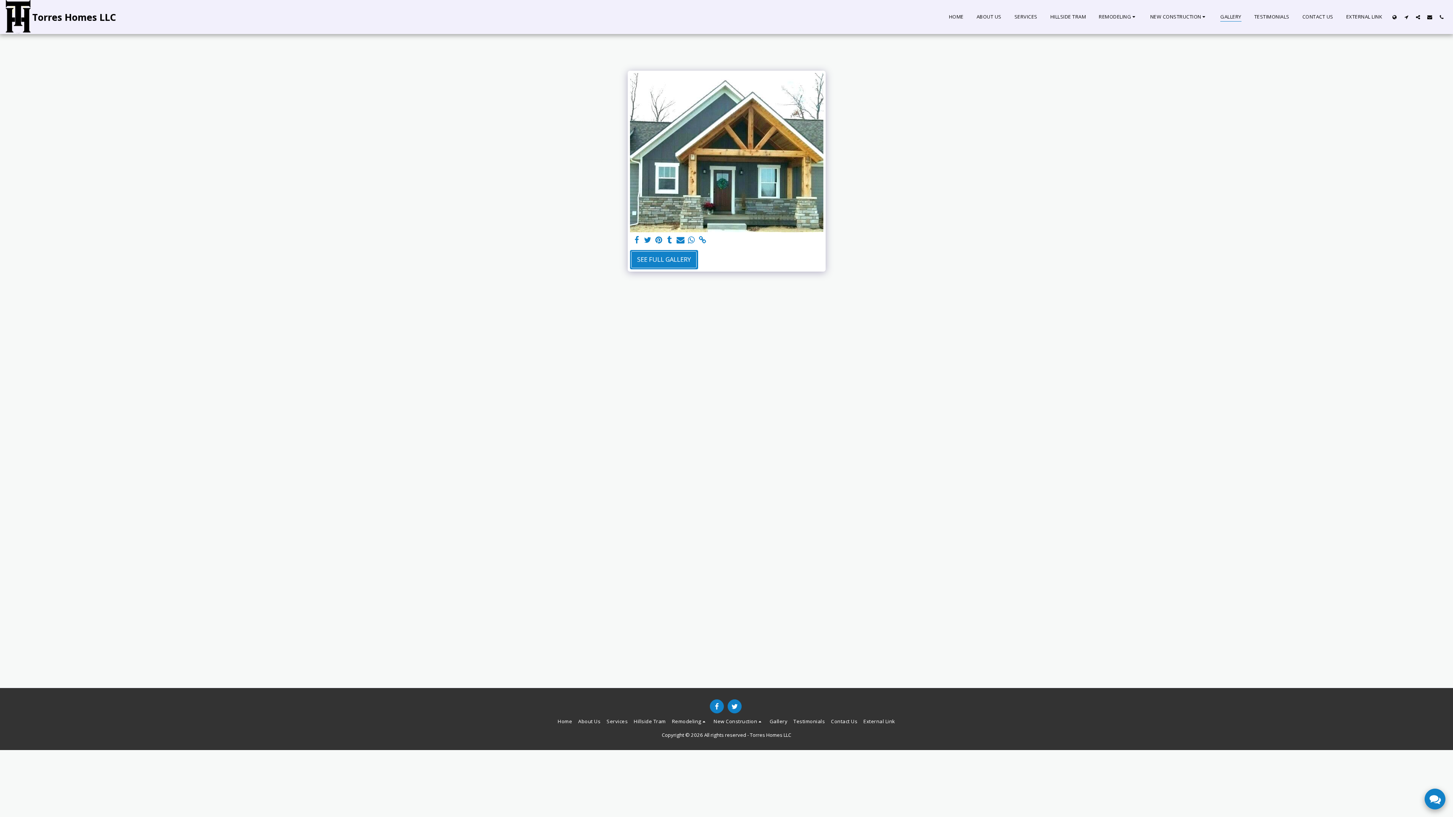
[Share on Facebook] (637, 240)
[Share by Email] (680, 240)
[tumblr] (670, 240)
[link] (702, 240)
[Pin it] (659, 240)
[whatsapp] (691, 240)
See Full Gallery (664, 259)
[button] (1118, 17)
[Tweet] (648, 240)
